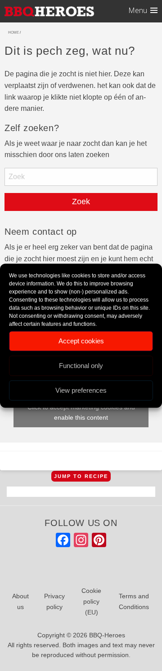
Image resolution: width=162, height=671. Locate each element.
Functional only (81, 365)
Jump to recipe (81, 476)
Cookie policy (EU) (91, 601)
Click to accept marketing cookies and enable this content (81, 412)
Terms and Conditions (134, 601)
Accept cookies (81, 341)
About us (20, 601)
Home (13, 33)
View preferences (81, 390)
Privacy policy (54, 601)
